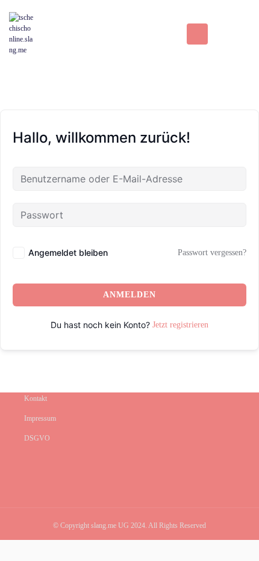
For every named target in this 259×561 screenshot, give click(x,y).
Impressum (40, 418)
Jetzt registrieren (180, 324)
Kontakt (35, 398)
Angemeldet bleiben (68, 252)
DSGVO (37, 438)
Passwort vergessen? (212, 252)
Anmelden (129, 294)
